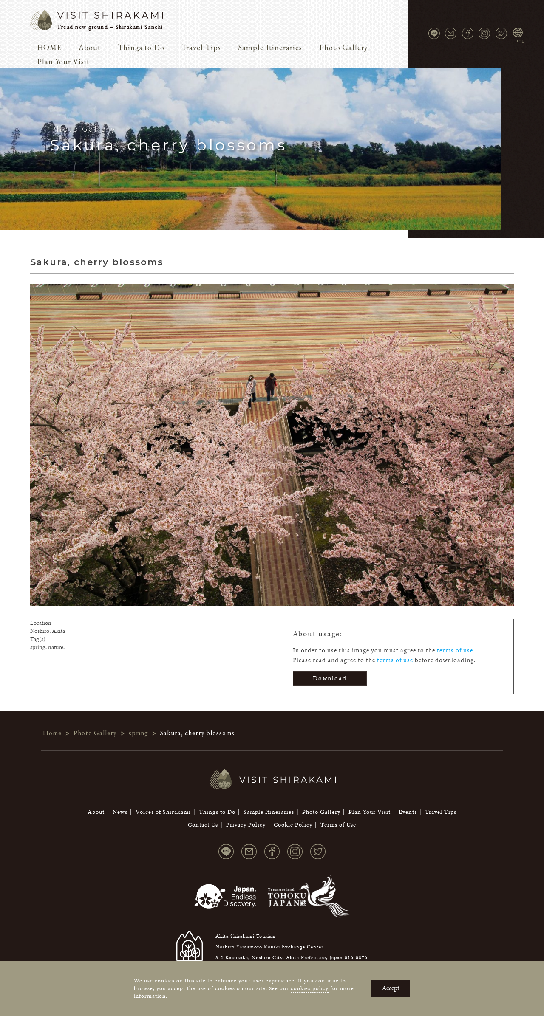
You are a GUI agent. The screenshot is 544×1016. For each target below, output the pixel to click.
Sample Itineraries (270, 47)
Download (330, 678)
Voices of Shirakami (163, 812)
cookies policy (310, 988)
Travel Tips (201, 47)
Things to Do (141, 47)
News (120, 812)
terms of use (455, 650)
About (90, 47)
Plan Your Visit (63, 61)
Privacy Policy (246, 825)
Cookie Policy (293, 825)
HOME (49, 47)
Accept (391, 988)
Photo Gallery (343, 47)
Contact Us (203, 825)
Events (408, 812)
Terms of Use (338, 825)
